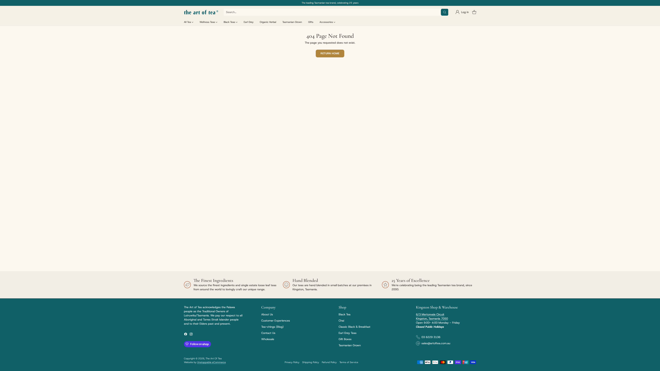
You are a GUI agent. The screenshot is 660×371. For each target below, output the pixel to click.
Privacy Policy (292, 362)
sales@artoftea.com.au (435, 343)
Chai (341, 320)
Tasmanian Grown (350, 345)
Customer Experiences (275, 320)
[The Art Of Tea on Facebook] (186, 334)
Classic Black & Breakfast (354, 327)
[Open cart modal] (474, 12)
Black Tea (344, 314)
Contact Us (268, 333)
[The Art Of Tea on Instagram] (191, 334)
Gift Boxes (345, 339)
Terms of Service (348, 362)
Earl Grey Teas (347, 333)
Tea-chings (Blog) (272, 327)
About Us (267, 314)
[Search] (444, 12)
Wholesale (267, 339)
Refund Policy (329, 362)
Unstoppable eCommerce (211, 362)
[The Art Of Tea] (201, 12)
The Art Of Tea (214, 358)
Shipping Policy (310, 362)
